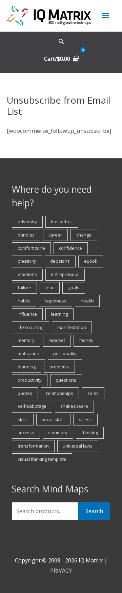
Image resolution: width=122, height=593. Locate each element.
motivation (28, 353)
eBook (90, 261)
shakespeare (74, 406)
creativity (27, 261)
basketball (62, 222)
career (55, 235)
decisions (60, 261)
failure (24, 287)
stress (85, 419)
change (84, 235)
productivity (30, 380)
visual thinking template (42, 459)
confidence (70, 248)
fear (49, 287)
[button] (61, 41)
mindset (56, 340)
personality (65, 353)
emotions (27, 274)
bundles (26, 235)
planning (27, 367)
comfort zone (31, 248)
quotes (25, 393)
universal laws (78, 446)
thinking (90, 433)
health (87, 301)
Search (94, 511)
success (26, 433)
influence (27, 314)
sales (93, 393)
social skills (53, 419)
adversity (27, 222)
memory (26, 340)
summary (57, 433)
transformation (33, 446)
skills (23, 419)
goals (73, 287)
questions (66, 380)
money (86, 340)
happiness (55, 301)
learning (59, 314)
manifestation (71, 327)
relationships (59, 393)
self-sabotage (32, 406)
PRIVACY (61, 570)
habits (24, 301)
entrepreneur (65, 274)
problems (59, 367)
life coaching (30, 327)
